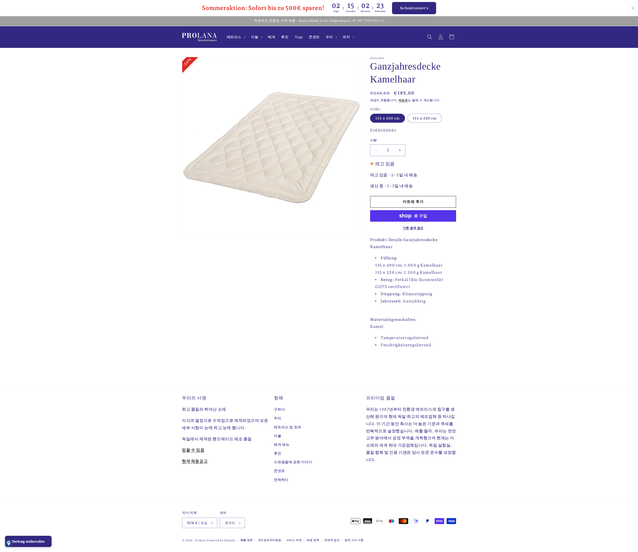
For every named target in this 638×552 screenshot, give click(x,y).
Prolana (200, 540)
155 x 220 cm (424, 118)
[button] (236, 37)
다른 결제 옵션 (413, 228)
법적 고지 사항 (354, 540)
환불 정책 (246, 540)
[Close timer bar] (633, 8)
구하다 (279, 409)
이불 (277, 436)
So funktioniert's (414, 8)
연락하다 (281, 480)
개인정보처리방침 (269, 540)
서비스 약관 (294, 540)
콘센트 (279, 471)
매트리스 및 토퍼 (287, 427)
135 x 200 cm (387, 118)
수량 (373, 140)
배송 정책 (313, 540)
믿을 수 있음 (193, 450)
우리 (277, 418)
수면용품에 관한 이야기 (293, 462)
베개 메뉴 (281, 445)
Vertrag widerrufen (28, 541)
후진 (277, 453)
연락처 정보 (331, 540)
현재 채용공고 (195, 461)
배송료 (403, 100)
